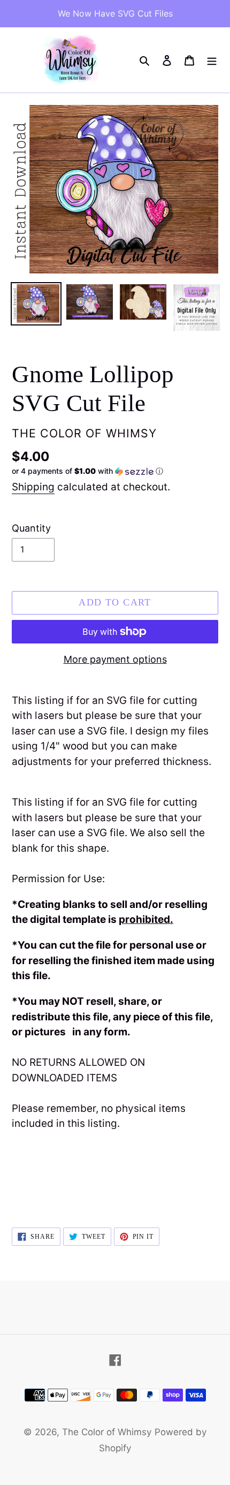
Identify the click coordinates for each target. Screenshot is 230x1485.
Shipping (33, 487)
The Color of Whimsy (106, 1432)
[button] (87, 471)
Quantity (31, 528)
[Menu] (212, 60)
